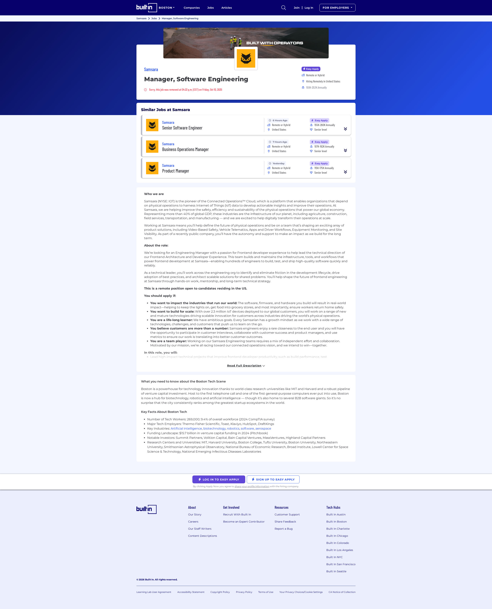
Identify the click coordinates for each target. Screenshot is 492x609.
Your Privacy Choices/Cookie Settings (301, 592)
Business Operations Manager (185, 149)
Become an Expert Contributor (244, 521)
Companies (192, 7)
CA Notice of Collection (342, 592)
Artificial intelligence (186, 428)
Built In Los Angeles (339, 550)
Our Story (194, 514)
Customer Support (287, 514)
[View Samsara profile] (246, 43)
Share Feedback (285, 521)
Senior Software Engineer (182, 127)
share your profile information (252, 486)
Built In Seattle (336, 571)
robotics (233, 428)
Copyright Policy (220, 592)
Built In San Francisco (341, 564)
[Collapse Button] (345, 129)
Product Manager (175, 170)
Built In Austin (336, 514)
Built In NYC (334, 557)
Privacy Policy (244, 592)
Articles (226, 7)
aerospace (263, 428)
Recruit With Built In (237, 514)
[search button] (284, 7)
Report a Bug (284, 528)
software (247, 428)
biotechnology (214, 428)
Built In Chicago (337, 536)
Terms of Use (265, 592)
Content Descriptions (202, 536)
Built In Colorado (337, 543)
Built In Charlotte (338, 528)
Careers (193, 521)
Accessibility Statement (190, 592)
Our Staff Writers (199, 528)
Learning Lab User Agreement (153, 592)
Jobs (210, 7)
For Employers (336, 7)
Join (297, 7)
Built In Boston (336, 521)
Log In (309, 7)
